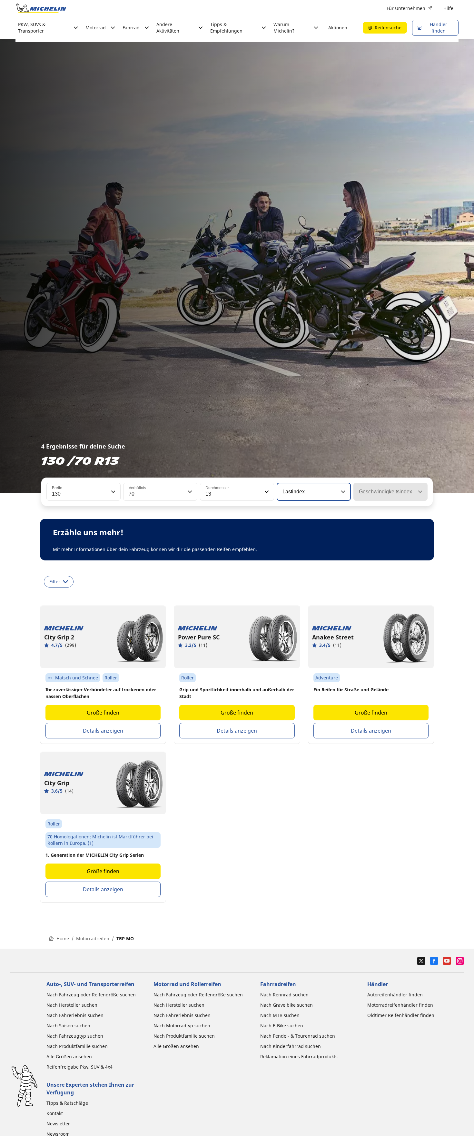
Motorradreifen (92, 938)
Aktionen (337, 28)
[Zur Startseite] (41, 8)
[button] (112, 492)
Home (62, 938)
